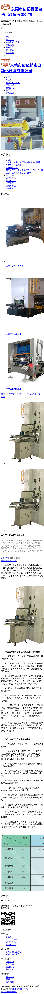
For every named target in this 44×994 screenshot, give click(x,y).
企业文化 (10, 967)
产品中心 (10, 40)
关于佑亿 (10, 50)
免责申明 (5, 992)
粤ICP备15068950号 (19, 989)
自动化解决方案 (13, 42)
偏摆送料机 (11, 175)
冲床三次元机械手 (14, 334)
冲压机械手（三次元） (15, 266)
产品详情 (5, 561)
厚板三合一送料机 (31, 170)
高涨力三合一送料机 (14, 170)
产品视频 (10, 45)
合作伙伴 (10, 964)
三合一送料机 (12, 168)
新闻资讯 (10, 47)
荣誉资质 (10, 969)
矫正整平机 (11, 181)
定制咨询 (5, 558)
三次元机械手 (12, 162)
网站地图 (13, 992)
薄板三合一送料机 (25, 173)
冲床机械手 (35, 162)
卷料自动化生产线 (14, 952)
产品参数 (13, 561)
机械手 (9, 160)
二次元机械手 (24, 162)
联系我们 (10, 53)
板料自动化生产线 (14, 954)
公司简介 (10, 962)
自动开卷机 (11, 186)
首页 (8, 37)
